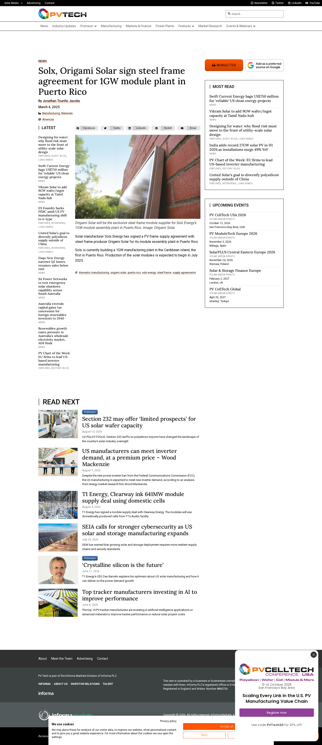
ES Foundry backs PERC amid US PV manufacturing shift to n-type (52, 213)
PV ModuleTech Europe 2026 (233, 233)
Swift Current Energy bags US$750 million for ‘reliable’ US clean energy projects (54, 171)
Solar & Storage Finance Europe (235, 270)
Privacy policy (168, 721)
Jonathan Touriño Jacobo (61, 101)
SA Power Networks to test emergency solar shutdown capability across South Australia (52, 286)
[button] (86, 128)
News (42, 61)
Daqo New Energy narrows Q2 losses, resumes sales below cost (53, 263)
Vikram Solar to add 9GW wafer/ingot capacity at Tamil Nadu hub (52, 192)
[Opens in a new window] (46, 693)
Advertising (34, 3)
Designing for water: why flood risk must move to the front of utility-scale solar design (53, 144)
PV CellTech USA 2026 (227, 215)
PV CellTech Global (225, 289)
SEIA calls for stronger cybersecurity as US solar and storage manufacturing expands (137, 530)
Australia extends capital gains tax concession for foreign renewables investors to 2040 (52, 311)
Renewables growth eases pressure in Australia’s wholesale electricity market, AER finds (53, 335)
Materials (67, 113)
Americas (48, 119)
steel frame (164, 272)
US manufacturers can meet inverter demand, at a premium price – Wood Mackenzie (129, 457)
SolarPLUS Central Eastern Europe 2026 (242, 252)
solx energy (149, 272)
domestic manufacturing (94, 272)
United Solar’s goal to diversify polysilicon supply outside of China (53, 238)
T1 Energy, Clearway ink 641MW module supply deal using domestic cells (133, 497)
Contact (50, 3)
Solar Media (11, 3)
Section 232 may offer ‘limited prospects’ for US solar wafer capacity (139, 422)
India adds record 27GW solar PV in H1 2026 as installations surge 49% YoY (241, 147)
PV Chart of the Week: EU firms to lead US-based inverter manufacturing (54, 358)
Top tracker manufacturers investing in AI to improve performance (139, 595)
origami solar (118, 272)
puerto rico (134, 272)
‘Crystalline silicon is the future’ (123, 564)
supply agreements (184, 272)
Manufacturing (51, 113)
